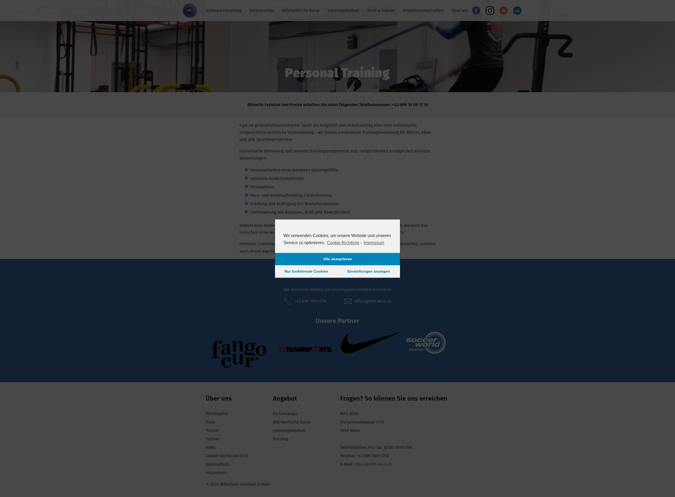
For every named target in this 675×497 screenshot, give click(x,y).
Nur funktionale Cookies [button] (306, 271)
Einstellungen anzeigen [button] (369, 271)
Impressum (374, 242)
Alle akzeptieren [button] (337, 259)
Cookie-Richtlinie (343, 242)
